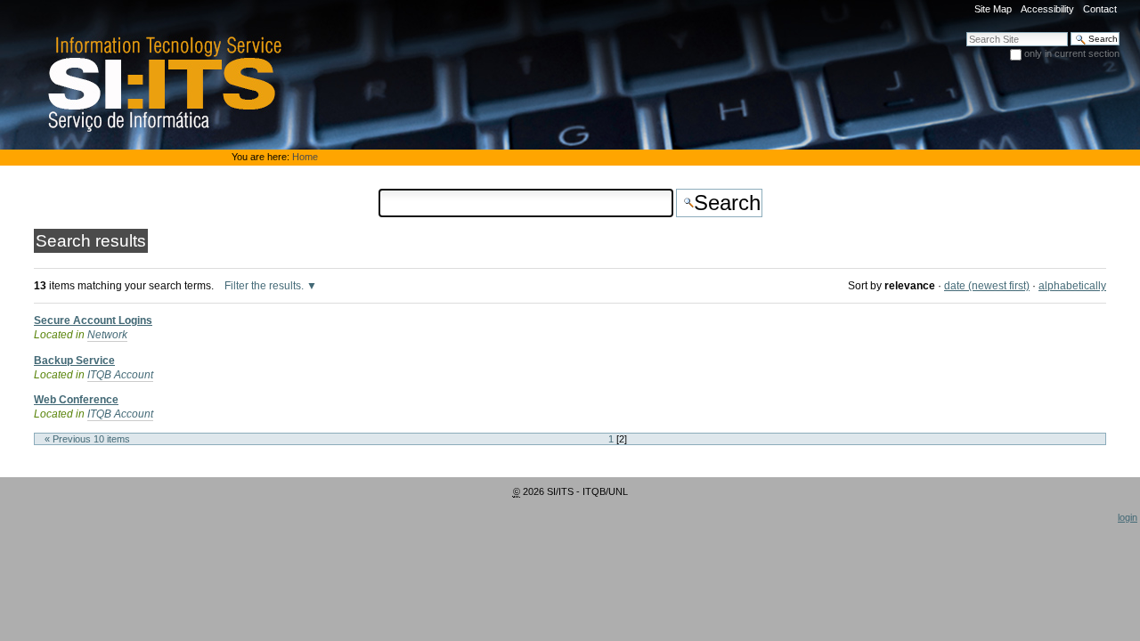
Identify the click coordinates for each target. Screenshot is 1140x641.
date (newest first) (987, 286)
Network (107, 335)
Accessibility (1047, 9)
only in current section (1072, 53)
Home (305, 156)
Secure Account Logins (93, 320)
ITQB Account (120, 375)
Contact (1100, 9)
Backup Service (74, 360)
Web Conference (76, 400)
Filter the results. (265, 286)
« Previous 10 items (87, 439)
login (1127, 517)
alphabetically (1072, 286)
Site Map (993, 9)
